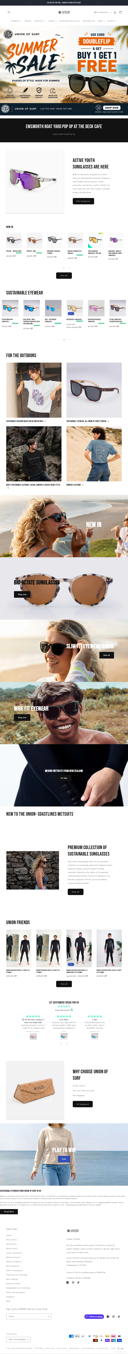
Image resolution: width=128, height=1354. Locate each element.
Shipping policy (74, 1348)
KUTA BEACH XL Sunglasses (74, 319)
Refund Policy (11, 1244)
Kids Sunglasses (83, 201)
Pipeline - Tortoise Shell (14, 251)
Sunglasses (10, 1297)
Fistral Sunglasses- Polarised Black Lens (116, 321)
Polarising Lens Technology (17, 1275)
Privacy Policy (11, 1240)
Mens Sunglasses (13, 1266)
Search (8, 1235)
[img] (64, 1006)
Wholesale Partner (13, 1257)
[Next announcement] (98, 2)
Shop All (75, 892)
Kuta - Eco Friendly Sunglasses (50, 321)
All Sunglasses (82, 1104)
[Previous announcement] (30, 2)
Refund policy (39, 1348)
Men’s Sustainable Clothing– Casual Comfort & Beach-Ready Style (33, 485)
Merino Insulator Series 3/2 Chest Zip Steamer (18, 971)
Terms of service (62, 1348)
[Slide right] (69, 268)
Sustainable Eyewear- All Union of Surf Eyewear (86, 421)
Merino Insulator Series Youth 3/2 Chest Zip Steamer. (109, 971)
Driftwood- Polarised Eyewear (53, 252)
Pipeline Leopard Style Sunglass (75, 252)
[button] (9, 12)
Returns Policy (11, 1248)
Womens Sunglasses (14, 1262)
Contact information (88, 1348)
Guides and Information (15, 1292)
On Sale (64, 778)
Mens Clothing (12, 1279)
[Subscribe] (48, 1316)
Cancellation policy (103, 1348)
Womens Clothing (73, 485)
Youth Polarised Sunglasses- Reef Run (94, 252)
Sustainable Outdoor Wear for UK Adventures (24, 421)
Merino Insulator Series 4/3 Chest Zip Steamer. (48, 971)
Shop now (22, 594)
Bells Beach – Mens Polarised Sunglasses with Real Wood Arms (31, 322)
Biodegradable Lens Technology (18, 1288)
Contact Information (14, 1253)
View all (64, 276)
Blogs (8, 1301)
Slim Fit (106, 655)
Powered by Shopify (26, 1348)
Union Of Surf (15, 1348)
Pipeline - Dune (31, 251)
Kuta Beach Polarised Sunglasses (94, 321)
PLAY (64, 1159)
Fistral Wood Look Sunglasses (7, 321)
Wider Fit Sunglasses (14, 1270)
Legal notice (115, 1348)
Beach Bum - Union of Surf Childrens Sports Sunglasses (115, 253)
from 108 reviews (62, 1010)
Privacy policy (50, 1348)
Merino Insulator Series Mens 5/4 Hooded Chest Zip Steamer (76, 971)
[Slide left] (58, 268)
